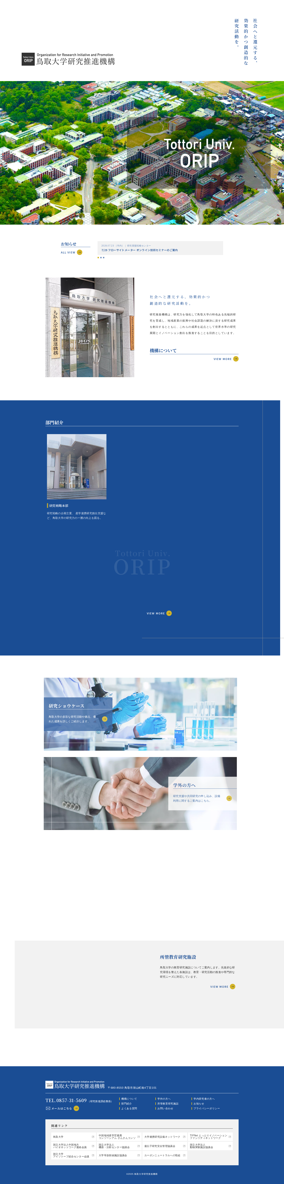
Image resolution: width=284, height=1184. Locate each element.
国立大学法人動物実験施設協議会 (201, 1146)
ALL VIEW (68, 252)
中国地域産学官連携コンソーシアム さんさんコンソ (117, 1136)
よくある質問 (129, 1108)
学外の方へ (164, 1099)
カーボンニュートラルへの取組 (162, 1155)
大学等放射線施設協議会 (113, 1155)
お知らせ (199, 1103)
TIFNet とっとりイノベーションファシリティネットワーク (208, 1136)
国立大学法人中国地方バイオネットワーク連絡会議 (70, 1146)
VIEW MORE (223, 359)
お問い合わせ (165, 1108)
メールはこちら (61, 1108)
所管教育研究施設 (168, 1103)
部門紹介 (126, 1103)
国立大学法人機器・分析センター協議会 (114, 1146)
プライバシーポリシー (207, 1108)
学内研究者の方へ (204, 1099)
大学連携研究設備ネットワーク (162, 1136)
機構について (129, 1099)
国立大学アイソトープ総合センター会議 (71, 1155)
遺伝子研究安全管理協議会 (159, 1146)
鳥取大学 (58, 1136)
